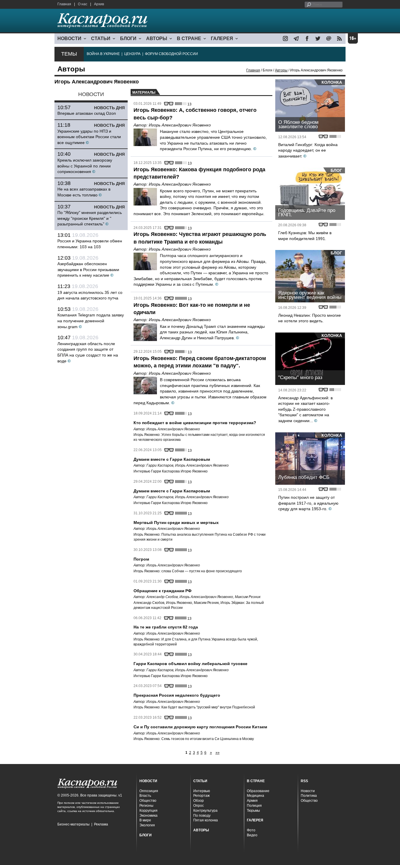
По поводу (202, 815)
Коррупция (148, 811)
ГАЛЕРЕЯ (222, 38)
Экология (147, 825)
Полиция (254, 806)
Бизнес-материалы (73, 824)
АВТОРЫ (156, 38)
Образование (258, 791)
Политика (309, 796)
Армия (252, 801)
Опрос (198, 806)
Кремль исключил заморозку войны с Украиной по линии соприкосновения (84, 166)
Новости (308, 791)
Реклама (101, 824)
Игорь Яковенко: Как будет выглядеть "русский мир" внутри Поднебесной (194, 707)
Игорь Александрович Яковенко (180, 125)
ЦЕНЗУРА (132, 54)
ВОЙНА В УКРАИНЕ (103, 54)
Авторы (281, 70)
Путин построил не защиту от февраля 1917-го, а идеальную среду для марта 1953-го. (308, 503)
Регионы (146, 806)
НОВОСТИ (69, 38)
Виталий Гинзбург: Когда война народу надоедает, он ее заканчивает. (308, 150)
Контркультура (205, 811)
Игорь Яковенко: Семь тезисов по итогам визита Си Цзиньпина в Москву (194, 739)
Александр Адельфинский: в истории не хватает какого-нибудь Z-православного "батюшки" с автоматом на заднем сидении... (305, 409)
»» (218, 753)
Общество (147, 801)
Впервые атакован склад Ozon (86, 113)
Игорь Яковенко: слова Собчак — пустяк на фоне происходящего (188, 571)
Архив (99, 4)
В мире (145, 820)
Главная (64, 4)
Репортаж (201, 796)
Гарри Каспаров (159, 465)
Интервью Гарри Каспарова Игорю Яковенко (171, 471)
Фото (251, 830)
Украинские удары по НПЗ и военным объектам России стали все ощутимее (89, 137)
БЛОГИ (128, 38)
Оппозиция (148, 791)
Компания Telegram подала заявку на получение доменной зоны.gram (90, 321)
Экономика (148, 815)
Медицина (255, 796)
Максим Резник (248, 597)
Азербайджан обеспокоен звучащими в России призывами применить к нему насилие (88, 269)
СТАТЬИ (100, 38)
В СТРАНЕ (189, 38)
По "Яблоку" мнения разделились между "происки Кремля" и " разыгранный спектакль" (89, 218)
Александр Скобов (162, 597)
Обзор (198, 801)
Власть (145, 796)
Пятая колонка (205, 820)
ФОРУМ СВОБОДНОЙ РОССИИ (171, 54)
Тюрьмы (253, 811)
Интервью (201, 791)
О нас (82, 4)
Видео (252, 835)
